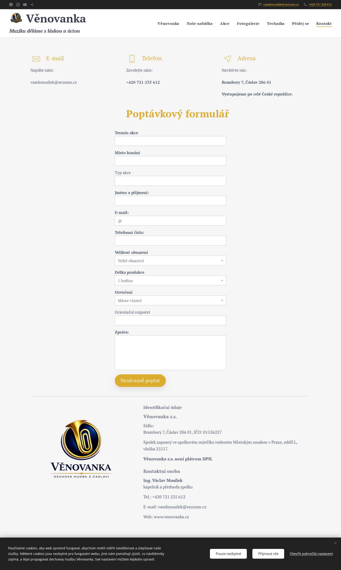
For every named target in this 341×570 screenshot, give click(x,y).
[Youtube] (25, 5)
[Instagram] (18, 5)
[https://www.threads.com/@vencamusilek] (32, 5)
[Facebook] (11, 5)
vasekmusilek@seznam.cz (281, 4)
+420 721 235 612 (320, 4)
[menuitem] (169, 23)
